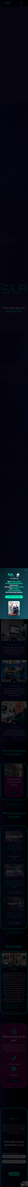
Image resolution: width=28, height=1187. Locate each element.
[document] (14, 593)
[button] (25, 570)
